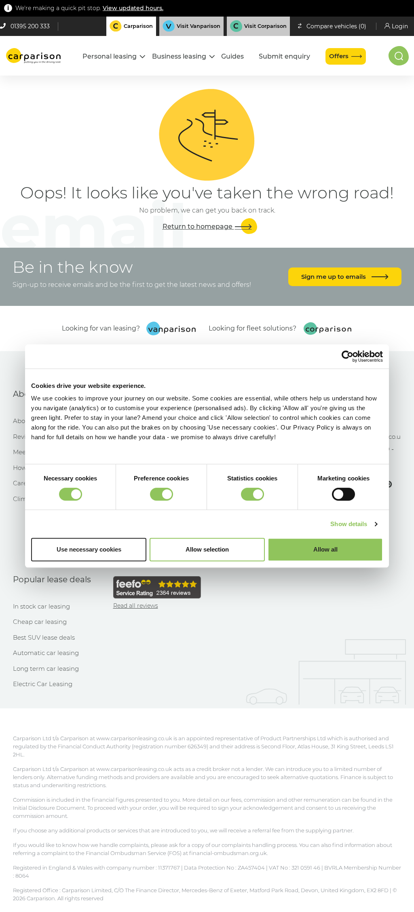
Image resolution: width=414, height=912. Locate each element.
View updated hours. (133, 8)
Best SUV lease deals (44, 637)
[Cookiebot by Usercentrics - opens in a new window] (347, 356)
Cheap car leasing (40, 622)
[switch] (161, 494)
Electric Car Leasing (42, 684)
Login (400, 26)
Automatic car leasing (46, 653)
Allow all (325, 549)
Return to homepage (198, 226)
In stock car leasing (41, 606)
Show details (348, 523)
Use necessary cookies (89, 549)
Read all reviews (135, 605)
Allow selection (207, 549)
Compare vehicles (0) (336, 26)
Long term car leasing (46, 668)
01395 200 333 (30, 26)
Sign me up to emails (334, 276)
